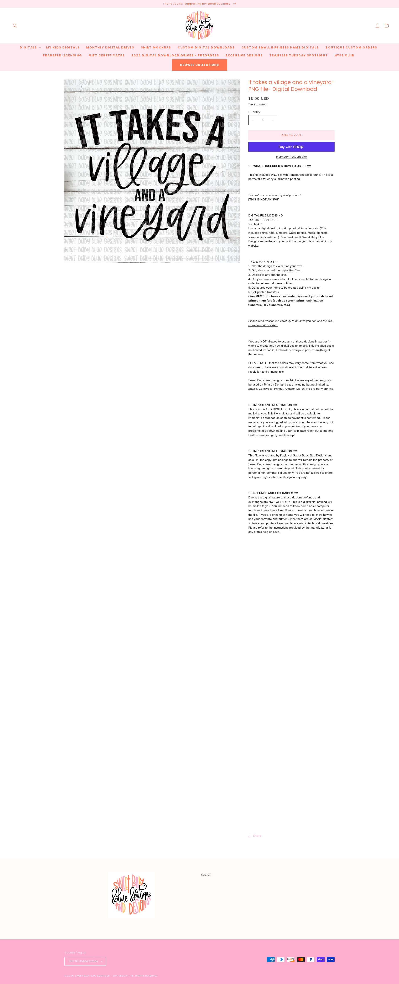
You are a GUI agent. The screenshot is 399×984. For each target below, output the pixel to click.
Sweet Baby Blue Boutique (93, 975)
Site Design (120, 975)
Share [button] (257, 836)
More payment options (291, 156)
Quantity (254, 112)
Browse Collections (199, 65)
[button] (15, 25)
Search (206, 875)
